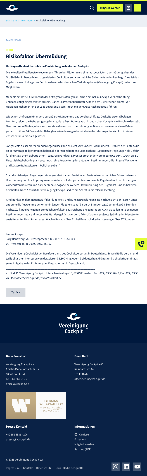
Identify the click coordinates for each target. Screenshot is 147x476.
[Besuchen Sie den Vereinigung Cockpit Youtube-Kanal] (137, 467)
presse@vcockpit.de (18, 439)
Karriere (84, 435)
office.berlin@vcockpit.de (89, 379)
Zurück (15, 292)
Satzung (79, 449)
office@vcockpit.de (17, 384)
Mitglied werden (84, 444)
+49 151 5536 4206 (17, 435)
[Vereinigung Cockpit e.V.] (16, 8)
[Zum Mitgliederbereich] (128, 8)
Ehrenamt (80, 439)
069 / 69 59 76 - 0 (20, 379)
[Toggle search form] (92, 8)
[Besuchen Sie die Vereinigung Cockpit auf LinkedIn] (126, 467)
